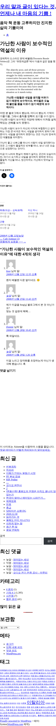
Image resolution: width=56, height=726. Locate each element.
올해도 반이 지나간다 (18, 520)
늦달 (21, 235)
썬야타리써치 (32, 690)
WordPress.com (15, 724)
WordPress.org (13, 653)
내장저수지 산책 (16, 676)
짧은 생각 (11, 599)
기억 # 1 (10, 592)
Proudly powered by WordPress (15, 721)
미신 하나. (33, 210)
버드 (21, 687)
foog (8, 271)
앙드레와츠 (25, 692)
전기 (13, 707)
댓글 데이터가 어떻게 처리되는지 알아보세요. (25, 450)
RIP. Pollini (11, 479)
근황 (2, 222)
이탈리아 (36, 702)
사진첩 (10, 596)
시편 (24, 690)
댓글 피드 (11, 650)
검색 (2, 535)
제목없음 (11, 501)
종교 (8, 507)
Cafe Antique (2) (10, 239)
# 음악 (9, 589)
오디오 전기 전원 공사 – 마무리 (30, 572)
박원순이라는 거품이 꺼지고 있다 (29, 681)
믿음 (8, 504)
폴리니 (38, 713)
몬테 (20, 678)
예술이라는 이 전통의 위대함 (41, 692)
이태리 (48, 703)
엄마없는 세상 (21, 559)
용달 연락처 (12, 530)
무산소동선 (26, 678)
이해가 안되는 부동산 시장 (20, 473)
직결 (7, 710)
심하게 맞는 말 (14, 523)
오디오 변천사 (14, 485)
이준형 (23, 703)
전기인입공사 (21, 707)
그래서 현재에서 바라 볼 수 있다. (16, 673)
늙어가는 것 (12, 517)
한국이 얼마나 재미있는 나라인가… (25, 498)
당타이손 (26, 676)
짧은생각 (21, 710)
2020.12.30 (11, 514)
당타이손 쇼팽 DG (16, 511)
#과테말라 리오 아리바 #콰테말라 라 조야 (16, 670)
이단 (18, 703)
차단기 (27, 710)
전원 (28, 707)
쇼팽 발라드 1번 (16, 690)
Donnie (10, 327)
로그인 (10, 644)
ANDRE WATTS (38, 670)
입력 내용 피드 (14, 647)
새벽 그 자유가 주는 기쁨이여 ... (36, 687)
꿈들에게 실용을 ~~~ (13, 241)
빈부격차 (11, 466)
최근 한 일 (11, 526)
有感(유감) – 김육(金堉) (11, 210)
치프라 (10, 470)
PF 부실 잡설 (13, 476)
